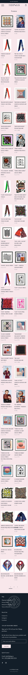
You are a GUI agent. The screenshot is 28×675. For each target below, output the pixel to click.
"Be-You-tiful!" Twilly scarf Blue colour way (19, 56)
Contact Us (4, 615)
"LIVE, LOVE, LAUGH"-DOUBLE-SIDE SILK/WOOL (20, 243)
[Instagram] (6, 663)
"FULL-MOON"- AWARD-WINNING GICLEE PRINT (7, 173)
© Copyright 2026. (14, 669)
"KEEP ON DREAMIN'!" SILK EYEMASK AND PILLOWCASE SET (20, 197)
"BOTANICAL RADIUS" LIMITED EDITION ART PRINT (20, 104)
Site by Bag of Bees (14, 671)
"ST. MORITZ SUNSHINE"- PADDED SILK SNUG (20, 406)
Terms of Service (6, 607)
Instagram (4, 618)
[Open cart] (23, 5)
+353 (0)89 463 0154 (10, 658)
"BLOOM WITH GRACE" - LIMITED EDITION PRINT (20, 80)
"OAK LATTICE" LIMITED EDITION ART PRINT (20, 382)
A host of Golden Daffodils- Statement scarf (6, 503)
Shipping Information (7, 600)
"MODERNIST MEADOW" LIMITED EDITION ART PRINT (19, 336)
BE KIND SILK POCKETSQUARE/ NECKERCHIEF (19, 552)
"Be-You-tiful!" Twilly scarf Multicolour (5, 80)
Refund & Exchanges (7, 604)
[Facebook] (2, 663)
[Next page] (17, 587)
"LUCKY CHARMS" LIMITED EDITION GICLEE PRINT (6, 336)
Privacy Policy (5, 602)
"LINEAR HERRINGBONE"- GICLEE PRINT (5, 243)
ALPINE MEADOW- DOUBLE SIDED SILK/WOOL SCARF (19, 527)
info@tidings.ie (10, 656)
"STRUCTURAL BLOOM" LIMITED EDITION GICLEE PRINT (7, 431)
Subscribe (6, 646)
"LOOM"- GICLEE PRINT (7, 265)
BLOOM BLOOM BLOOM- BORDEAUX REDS (19, 576)
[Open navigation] (2, 5)
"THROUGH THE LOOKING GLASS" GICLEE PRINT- (19, 431)
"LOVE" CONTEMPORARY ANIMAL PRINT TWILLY (7, 289)
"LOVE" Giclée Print (20, 288)
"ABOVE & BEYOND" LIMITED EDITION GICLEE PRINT (6, 31)
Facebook (4, 620)
